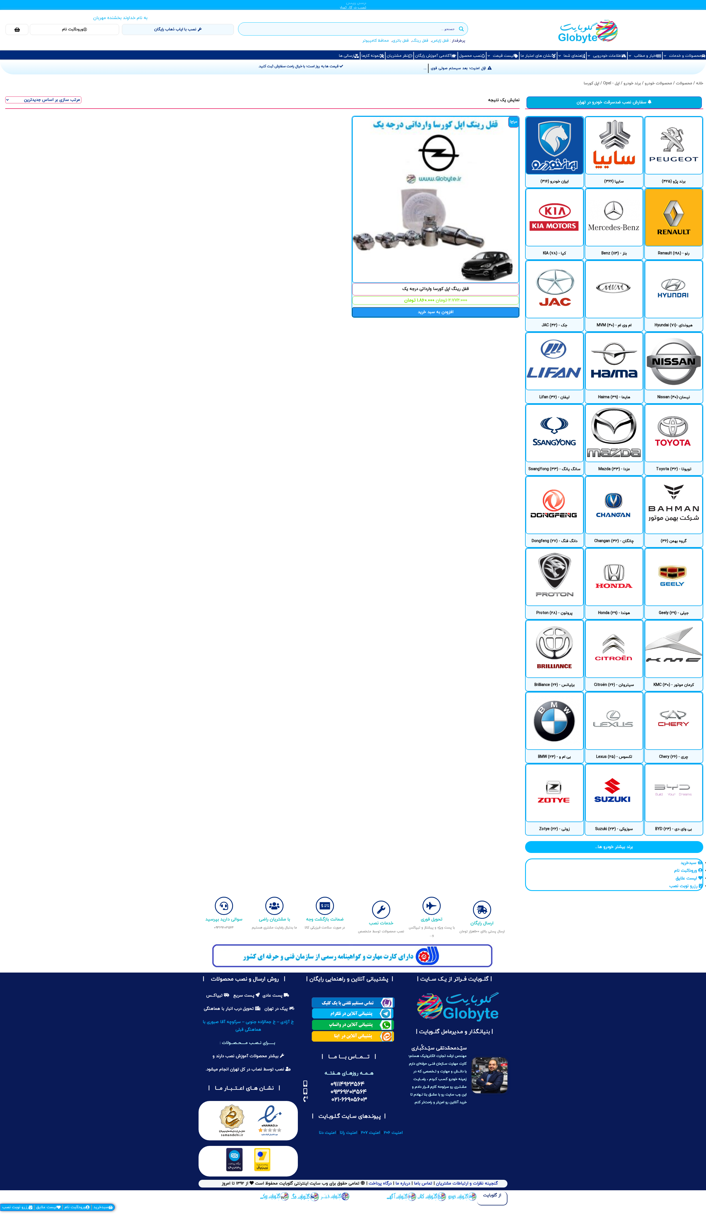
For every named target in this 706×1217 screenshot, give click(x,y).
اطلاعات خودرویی (607, 55)
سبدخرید (100, 1207)
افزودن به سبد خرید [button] (435, 312)
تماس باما (423, 1183)
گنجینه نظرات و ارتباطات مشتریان (467, 1183)
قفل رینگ (420, 40)
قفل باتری (400, 40)
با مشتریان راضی (274, 919)
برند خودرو (632, 83)
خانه (699, 83)
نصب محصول (470, 55)
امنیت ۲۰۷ (370, 1133)
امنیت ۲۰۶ (393, 1133)
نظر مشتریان (397, 55)
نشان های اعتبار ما (536, 55)
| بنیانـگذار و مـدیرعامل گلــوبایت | (453, 1032)
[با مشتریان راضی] (274, 906)
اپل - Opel (611, 83)
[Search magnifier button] (461, 29)
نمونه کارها (371, 55)
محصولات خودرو (658, 83)
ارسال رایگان (482, 923)
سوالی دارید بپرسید (223, 919)
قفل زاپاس (440, 40)
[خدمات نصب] (381, 910)
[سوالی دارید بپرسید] (224, 906)
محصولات (684, 83)
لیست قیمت (503, 55)
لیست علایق (46, 1207)
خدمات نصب (381, 923)
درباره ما (402, 1183)
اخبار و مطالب (645, 55)
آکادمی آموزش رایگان (433, 55)
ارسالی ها (346, 55)
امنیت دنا (327, 1133)
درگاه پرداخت (380, 1183)
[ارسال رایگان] (482, 910)
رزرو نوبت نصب (15, 1207)
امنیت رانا (348, 1133)
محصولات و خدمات (685, 55)
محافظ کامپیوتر (375, 40)
